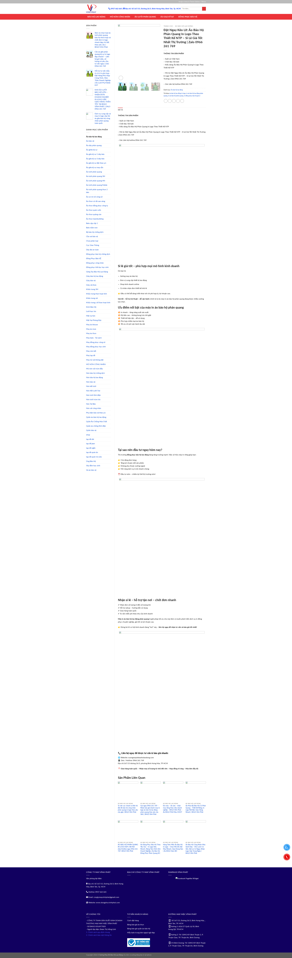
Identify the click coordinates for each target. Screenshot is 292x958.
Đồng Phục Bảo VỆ (93, 258)
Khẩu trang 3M (92, 289)
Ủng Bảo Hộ (91, 461)
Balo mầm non (92, 228)
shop (88, 435)
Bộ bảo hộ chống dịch (94, 232)
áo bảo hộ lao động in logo (177, 93)
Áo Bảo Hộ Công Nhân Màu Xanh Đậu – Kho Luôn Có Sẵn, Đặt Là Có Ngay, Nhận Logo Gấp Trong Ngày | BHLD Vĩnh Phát (195, 849)
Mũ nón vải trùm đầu (94, 369)
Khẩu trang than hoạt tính (96, 294)
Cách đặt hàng (133, 920)
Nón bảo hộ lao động (94, 377)
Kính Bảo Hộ (91, 307)
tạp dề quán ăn (92, 452)
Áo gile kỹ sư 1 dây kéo (95, 154)
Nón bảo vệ (90, 382)
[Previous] (122, 52)
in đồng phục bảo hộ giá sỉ (192, 95)
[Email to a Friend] (174, 101)
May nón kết (91, 351)
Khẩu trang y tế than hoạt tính (98, 302)
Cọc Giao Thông (92, 245)
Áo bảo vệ (90, 141)
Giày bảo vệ (90, 280)
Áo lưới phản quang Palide (96, 185)
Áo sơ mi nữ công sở (94, 197)
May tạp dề (90, 355)
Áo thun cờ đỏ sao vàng (95, 201)
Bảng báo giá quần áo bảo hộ (138, 929)
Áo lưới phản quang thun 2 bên (97, 191)
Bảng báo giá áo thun (135, 925)
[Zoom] (121, 78)
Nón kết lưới (91, 386)
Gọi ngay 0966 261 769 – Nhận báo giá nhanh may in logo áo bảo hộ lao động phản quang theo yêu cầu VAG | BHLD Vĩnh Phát (150, 810)
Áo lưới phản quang (94, 172)
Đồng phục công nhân (95, 263)
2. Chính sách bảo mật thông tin (99, 935)
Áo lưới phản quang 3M (95, 176)
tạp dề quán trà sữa (94, 457)
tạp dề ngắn (90, 448)
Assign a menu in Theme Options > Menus (192, 1)
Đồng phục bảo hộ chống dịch (98, 254)
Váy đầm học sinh (93, 466)
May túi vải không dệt (94, 360)
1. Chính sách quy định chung (98, 932)
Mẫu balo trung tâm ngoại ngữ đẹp (141, 933)
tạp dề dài (90, 439)
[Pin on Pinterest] (178, 101)
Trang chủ (168, 26)
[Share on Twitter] (170, 101)
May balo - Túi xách (94, 338)
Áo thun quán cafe (93, 210)
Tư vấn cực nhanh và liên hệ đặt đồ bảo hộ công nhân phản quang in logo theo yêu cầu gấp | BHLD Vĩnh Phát (128, 809)
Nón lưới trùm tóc (93, 399)
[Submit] (204, 9)
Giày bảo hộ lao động (94, 276)
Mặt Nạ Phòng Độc (94, 320)
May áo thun (91, 333)
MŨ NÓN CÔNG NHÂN (120, 17)
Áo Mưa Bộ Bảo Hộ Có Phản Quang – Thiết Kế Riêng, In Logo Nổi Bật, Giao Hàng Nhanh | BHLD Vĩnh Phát (196, 809)
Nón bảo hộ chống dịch (95, 373)
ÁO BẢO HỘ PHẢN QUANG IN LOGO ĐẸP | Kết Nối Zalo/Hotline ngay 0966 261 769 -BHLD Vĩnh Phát (128, 848)
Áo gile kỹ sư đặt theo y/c (96, 163)
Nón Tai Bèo (91, 404)
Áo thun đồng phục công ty (97, 206)
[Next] (156, 52)
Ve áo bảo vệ (91, 470)
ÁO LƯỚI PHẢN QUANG (145, 17)
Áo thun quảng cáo (93, 214)
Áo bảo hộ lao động (94, 137)
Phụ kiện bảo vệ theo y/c (96, 413)
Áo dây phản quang (94, 145)
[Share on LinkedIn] (182, 101)
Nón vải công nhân (93, 408)
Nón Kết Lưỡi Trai (93, 391)
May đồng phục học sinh (96, 347)
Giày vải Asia (91, 285)
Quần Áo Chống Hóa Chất (96, 421)
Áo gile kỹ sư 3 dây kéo (95, 159)
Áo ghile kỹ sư (91, 150)
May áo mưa (91, 329)
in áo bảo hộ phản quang (175, 95)
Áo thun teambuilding (94, 219)
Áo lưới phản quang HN (95, 181)
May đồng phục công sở (95, 342)
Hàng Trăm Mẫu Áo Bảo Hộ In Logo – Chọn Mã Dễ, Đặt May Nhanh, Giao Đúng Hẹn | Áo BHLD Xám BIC (173, 848)
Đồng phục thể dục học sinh (97, 267)
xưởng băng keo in (137, 955)
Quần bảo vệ (91, 430)
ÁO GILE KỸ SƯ (167, 17)
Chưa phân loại (92, 241)
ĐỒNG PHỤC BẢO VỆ (187, 17)
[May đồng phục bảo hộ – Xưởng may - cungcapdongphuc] (95, 8)
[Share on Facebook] (166, 101)
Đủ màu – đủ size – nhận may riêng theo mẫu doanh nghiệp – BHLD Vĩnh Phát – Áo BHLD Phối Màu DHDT (172, 809)
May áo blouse (92, 325)
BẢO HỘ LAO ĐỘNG (96, 17)
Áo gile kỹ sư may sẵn (94, 167)
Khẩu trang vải (92, 298)
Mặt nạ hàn (90, 316)
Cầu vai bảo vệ (92, 236)
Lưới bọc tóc (91, 311)
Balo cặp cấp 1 (92, 223)
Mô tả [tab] (120, 110)
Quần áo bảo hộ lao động (96, 417)
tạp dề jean (90, 444)
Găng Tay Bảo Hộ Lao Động (97, 272)
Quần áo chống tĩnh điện (96, 426)
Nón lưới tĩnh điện (93, 395)
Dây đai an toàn (92, 250)
